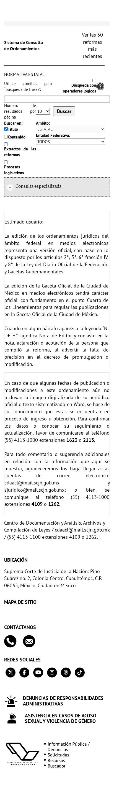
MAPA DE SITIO (20, 602)
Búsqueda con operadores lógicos (79, 88)
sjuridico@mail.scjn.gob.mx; (35, 490)
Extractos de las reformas (20, 151)
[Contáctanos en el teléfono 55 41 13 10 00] (13, 641)
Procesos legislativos (14, 169)
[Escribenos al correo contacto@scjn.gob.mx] (31, 641)
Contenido (16, 137)
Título (13, 129)
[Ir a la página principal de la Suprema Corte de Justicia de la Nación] (29, 12)
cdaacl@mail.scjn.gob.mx (31, 482)
